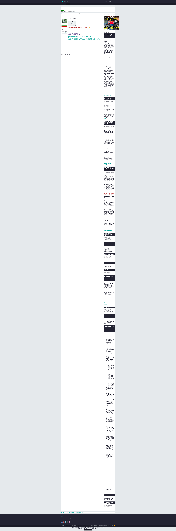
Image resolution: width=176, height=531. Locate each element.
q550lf (74, 11)
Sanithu (105, 309)
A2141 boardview (106, 494)
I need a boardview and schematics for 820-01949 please (108, 234)
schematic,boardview (69, 525)
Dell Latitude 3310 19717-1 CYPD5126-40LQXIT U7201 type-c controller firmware (108, 244)
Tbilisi (66, 31)
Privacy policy (105, 525)
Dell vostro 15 (106, 307)
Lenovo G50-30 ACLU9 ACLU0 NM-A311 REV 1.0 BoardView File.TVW (108, 316)
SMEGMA (105, 237)
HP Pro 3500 (106, 269)
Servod (105, 271)
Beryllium (92, 525)
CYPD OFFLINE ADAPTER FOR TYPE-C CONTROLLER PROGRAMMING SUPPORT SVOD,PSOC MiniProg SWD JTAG (108, 278)
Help (108, 525)
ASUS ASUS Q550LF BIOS (68, 10)
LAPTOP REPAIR (63, 525)
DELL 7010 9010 (106, 262)
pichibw (105, 256)
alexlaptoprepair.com (64, 32)
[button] (74, 4)
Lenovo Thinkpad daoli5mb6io (109, 254)
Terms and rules (101, 525)
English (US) (96, 525)
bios (72, 11)
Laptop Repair (111, 525)
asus (70, 11)
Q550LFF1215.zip (71, 24)
